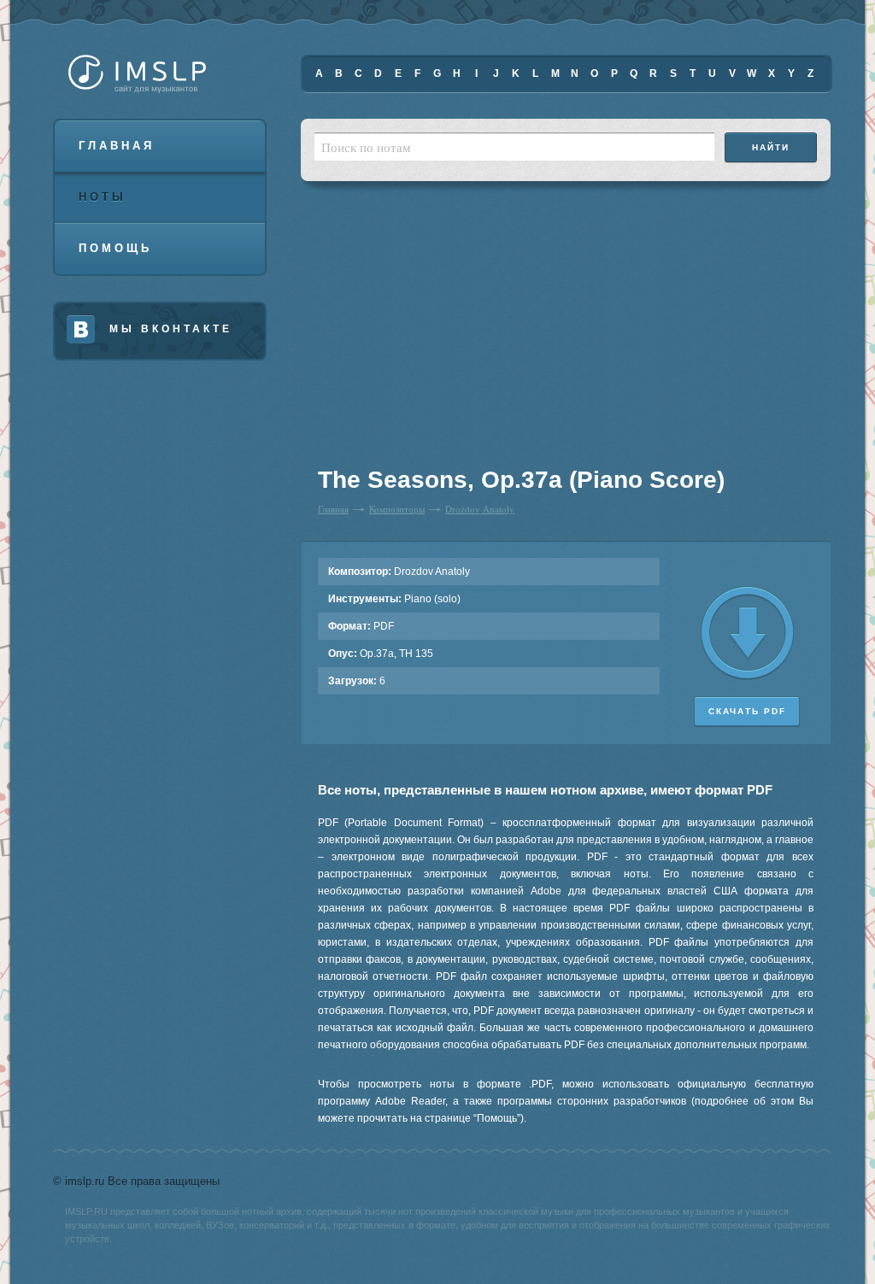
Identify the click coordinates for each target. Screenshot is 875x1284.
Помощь (115, 248)
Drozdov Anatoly (479, 508)
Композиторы (397, 508)
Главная (117, 145)
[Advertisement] (423, 333)
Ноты (102, 197)
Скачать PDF (747, 711)
